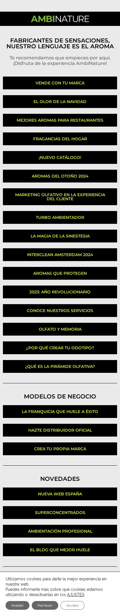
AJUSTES (75, 594)
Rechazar (45, 605)
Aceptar (17, 605)
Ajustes (72, 605)
